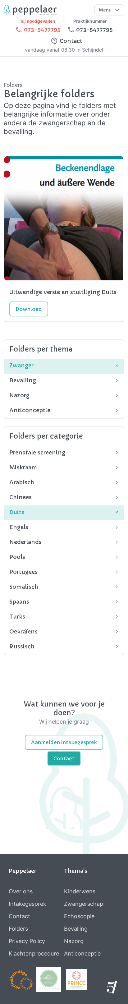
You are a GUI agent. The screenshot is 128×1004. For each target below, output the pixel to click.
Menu (106, 10)
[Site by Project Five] (113, 989)
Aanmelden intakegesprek (64, 742)
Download (29, 309)
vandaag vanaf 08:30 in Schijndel (64, 50)
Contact (64, 758)
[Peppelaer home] (30, 10)
